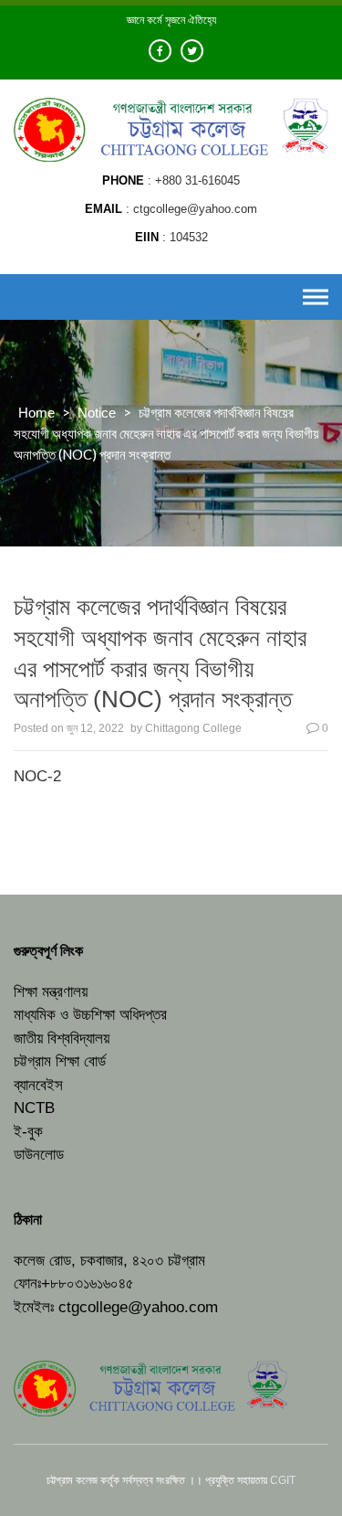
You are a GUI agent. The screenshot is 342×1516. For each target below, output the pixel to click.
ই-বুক (28, 1131)
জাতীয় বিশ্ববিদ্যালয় (61, 1038)
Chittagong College (193, 728)
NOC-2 (37, 776)
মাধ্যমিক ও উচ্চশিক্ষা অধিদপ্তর (90, 1014)
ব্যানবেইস (38, 1085)
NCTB (34, 1108)
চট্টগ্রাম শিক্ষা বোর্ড (60, 1061)
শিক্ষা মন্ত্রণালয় (51, 992)
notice (97, 412)
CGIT (282, 1480)
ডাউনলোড (39, 1154)
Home (36, 412)
